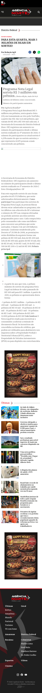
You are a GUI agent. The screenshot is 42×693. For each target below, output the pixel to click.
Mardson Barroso (28, 651)
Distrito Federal (28, 634)
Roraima (9, 640)
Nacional (9, 621)
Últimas (9, 606)
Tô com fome (11, 629)
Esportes (9, 660)
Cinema (8, 666)
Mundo (8, 617)
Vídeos (24, 660)
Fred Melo (25, 647)
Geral (23, 606)
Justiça (8, 610)
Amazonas (10, 634)
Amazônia (9, 614)
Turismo (9, 625)
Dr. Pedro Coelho (28, 655)
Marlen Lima (27, 643)
